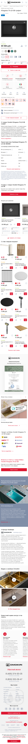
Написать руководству (14, 713)
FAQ (17, 691)
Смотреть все (4, 522)
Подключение (7, 699)
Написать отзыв (14, 194)
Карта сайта (18, 699)
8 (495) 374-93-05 (14, 674)
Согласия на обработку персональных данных (18, 738)
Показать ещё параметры (13, 169)
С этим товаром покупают (12, 117)
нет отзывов (5, 13)
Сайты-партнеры (19, 695)
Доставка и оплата (8, 695)
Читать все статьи (13, 425)
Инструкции (6, 689)
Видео (17, 693)
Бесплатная (7, 78)
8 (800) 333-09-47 (14, 679)
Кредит (5, 697)
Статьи (17, 689)
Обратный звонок (14, 669)
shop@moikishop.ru (14, 718)
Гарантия (18, 687)
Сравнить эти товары (15, 238)
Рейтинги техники (20, 697)
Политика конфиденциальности (14, 727)
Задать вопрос (14, 469)
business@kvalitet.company (14, 722)
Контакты (6, 693)
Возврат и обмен (7, 701)
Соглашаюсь (14, 741)
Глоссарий (6, 691)
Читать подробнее (6, 451)
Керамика (5, 6)
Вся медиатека (15, 609)
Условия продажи (8, 687)
